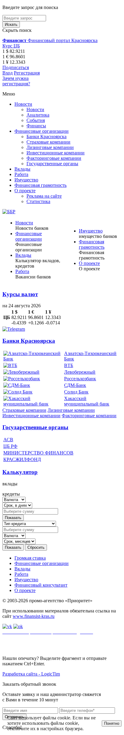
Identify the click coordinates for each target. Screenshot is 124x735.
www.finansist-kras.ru (33, 616)
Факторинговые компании (53, 158)
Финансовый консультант (40, 585)
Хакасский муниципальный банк (86, 401)
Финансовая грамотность (40, 185)
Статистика (38, 201)
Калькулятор (20, 472)
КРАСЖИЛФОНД (22, 459)
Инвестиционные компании (55, 152)
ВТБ (68, 365)
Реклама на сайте (44, 196)
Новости (23, 104)
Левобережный (79, 372)
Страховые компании (48, 141)
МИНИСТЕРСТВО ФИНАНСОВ (38, 452)
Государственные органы (52, 163)
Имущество (26, 179)
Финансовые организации (41, 131)
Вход (7, 72)
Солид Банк (76, 391)
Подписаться (15, 67)
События (35, 120)
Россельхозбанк (80, 378)
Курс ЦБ (11, 45)
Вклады (22, 169)
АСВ (8, 439)
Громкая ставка (30, 557)
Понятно (111, 723)
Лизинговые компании (50, 147)
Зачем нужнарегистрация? (16, 81)
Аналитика (37, 114)
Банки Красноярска (46, 136)
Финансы (36, 125)
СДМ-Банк (75, 385)
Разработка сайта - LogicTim (31, 673)
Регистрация (27, 72)
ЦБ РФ (10, 446)
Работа (21, 174)
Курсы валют (20, 294)
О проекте (25, 190)
